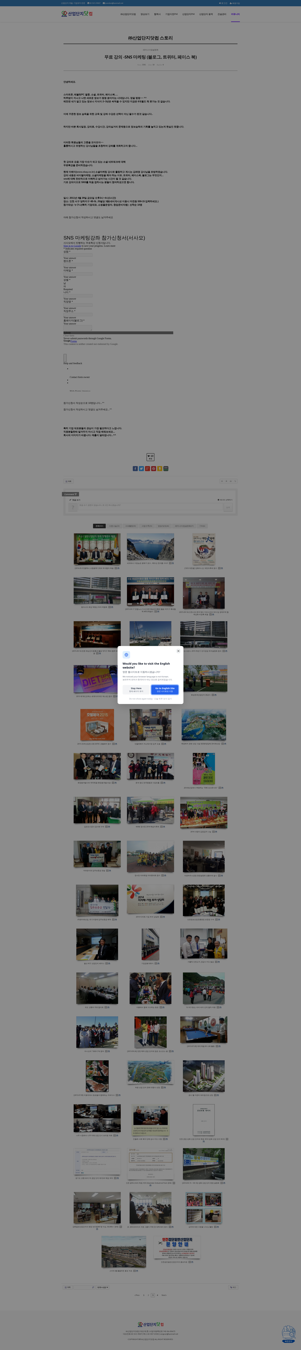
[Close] (178, 651)
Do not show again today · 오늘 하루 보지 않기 (150, 698)
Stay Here (136, 690)
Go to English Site (164, 690)
